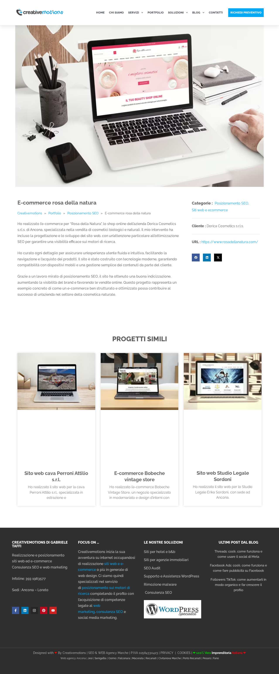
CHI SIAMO (116, 12)
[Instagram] (34, 610)
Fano (216, 658)
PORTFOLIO (156, 12)
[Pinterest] (43, 610)
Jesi (90, 658)
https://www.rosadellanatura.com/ (229, 242)
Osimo (112, 658)
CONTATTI (216, 12)
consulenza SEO (109, 612)
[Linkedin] (25, 610)
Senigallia (100, 658)
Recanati (151, 658)
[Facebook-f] (15, 610)
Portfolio (54, 213)
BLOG (196, 12)
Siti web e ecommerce (210, 210)
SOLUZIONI (176, 12)
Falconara (124, 658)
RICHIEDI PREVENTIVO (246, 12)
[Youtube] (53, 610)
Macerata (138, 658)
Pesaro (207, 658)
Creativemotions (29, 213)
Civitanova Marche (169, 658)
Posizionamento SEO (83, 213)
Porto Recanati (192, 658)
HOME (100, 12)
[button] (20, 107)
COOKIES (184, 653)
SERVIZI (133, 12)
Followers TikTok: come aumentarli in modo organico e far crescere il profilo (238, 585)
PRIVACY (166, 653)
